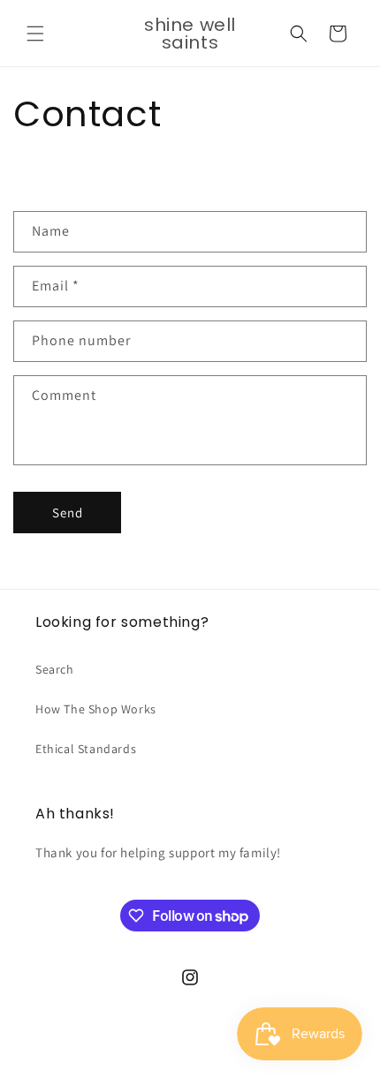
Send (67, 512)
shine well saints (161, 1063)
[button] (35, 33)
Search (54, 669)
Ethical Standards (85, 749)
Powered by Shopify (248, 1063)
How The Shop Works (95, 709)
